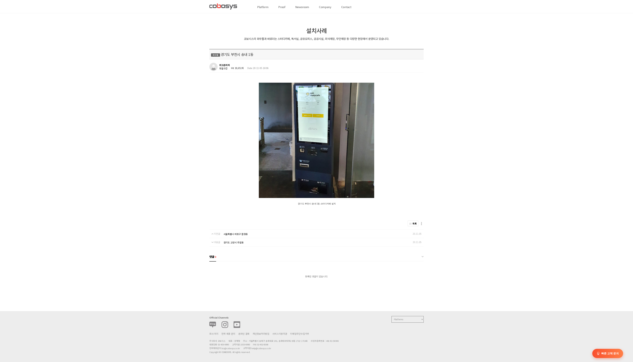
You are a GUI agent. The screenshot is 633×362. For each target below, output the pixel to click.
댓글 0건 (223, 68)
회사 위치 (213, 333)
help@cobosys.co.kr (261, 348)
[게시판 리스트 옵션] (421, 223)
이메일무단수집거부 (299, 333)
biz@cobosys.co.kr (231, 348)
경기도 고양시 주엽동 (234, 242)
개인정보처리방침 (261, 333)
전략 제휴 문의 (228, 333)
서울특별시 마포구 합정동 (236, 234)
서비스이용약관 (279, 333)
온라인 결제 (243, 333)
